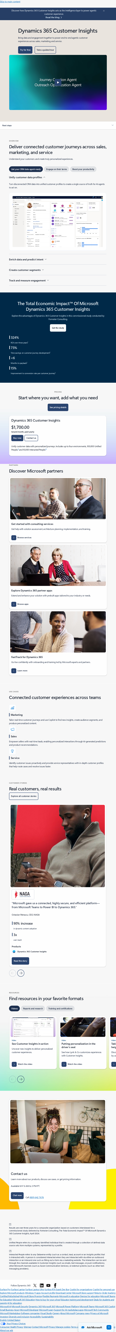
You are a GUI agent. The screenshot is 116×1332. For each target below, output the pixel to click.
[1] (10, 1224)
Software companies (30, 1313)
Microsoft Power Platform (67, 1306)
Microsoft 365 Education (24, 1299)
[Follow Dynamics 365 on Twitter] (35, 1285)
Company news (82, 1313)
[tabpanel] (57, 230)
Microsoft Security (20, 1306)
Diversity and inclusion (19, 1316)
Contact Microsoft (40, 1326)
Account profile (48, 1292)
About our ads (6, 1330)
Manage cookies (63, 1326)
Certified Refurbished (9, 1296)
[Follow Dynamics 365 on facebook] (55, 1285)
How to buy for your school (48, 1299)
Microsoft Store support (83, 1292)
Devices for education (90, 1296)
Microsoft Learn (46, 1309)
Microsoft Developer (29, 1309)
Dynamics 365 (35, 1306)
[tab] (26, 169)
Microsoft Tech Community (96, 1309)
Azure (17, 1309)
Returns (98, 1292)
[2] (10, 1238)
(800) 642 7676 (36, 1197)
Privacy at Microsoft (99, 1313)
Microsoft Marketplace (10, 1313)
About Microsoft (67, 1313)
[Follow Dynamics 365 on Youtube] (48, 1285)
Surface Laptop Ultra (34, 1289)
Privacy (52, 1326)
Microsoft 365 (48, 1306)
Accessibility (35, 1316)
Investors (4, 1316)
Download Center (64, 1292)
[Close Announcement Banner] (103, 11)
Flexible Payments (50, 1296)
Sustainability (47, 1316)
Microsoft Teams (87, 1306)
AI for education (14, 1302)
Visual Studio (46, 1313)
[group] (57, 885)
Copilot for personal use (104, 1289)
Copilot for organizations (81, 1289)
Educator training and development (77, 1299)
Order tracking (108, 1292)
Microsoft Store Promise (31, 1296)
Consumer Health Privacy (11, 1326)
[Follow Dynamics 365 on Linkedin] (41, 1285)
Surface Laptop (18, 1289)
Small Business (7, 1309)
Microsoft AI (5, 1306)
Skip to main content (10, 1)
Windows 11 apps (33, 1292)
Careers (56, 1313)
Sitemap (27, 1326)
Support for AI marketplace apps (69, 1309)
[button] (58, 82)
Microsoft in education (69, 1296)
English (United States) (10, 1320)
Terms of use (76, 1326)
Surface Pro (5, 1289)
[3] (10, 1250)
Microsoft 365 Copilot (105, 1306)
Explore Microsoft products (12, 1292)
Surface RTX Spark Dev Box (57, 1289)
